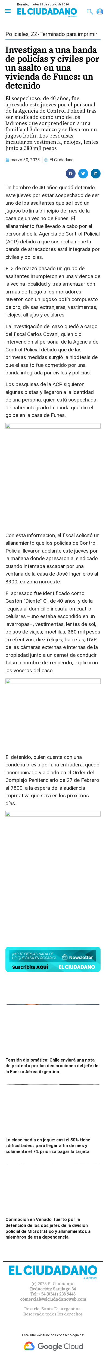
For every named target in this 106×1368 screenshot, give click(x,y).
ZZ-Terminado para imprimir (64, 34)
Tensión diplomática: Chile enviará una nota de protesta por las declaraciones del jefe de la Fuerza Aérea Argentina (51, 1065)
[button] (7, 10)
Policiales (17, 34)
